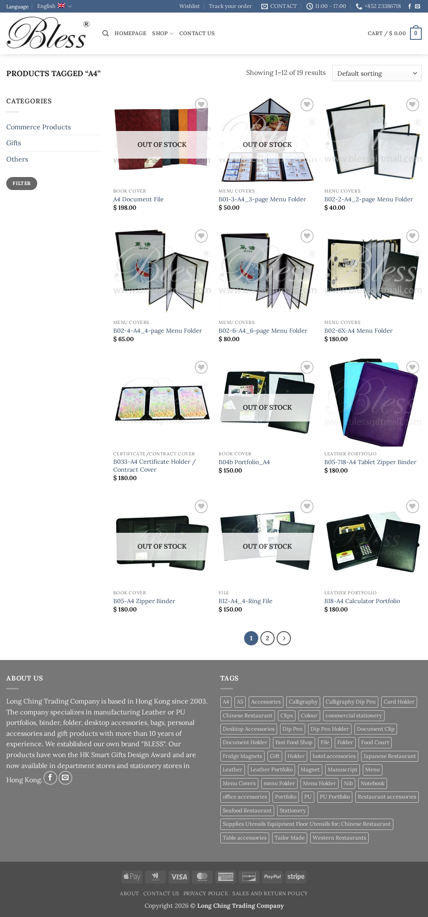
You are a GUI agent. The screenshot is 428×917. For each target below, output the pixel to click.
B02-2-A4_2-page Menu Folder (368, 199)
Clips (286, 715)
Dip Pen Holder (330, 728)
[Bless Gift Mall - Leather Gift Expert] (48, 34)
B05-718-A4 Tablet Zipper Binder (370, 462)
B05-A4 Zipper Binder (144, 601)
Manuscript (342, 769)
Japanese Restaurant (390, 756)
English (46, 6)
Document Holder (245, 742)
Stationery (293, 810)
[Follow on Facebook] (409, 7)
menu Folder (279, 783)
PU (308, 796)
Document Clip (376, 728)
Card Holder (399, 701)
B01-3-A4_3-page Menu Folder (262, 199)
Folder (345, 742)
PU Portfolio (335, 796)
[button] (395, 34)
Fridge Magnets (242, 756)
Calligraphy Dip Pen (351, 701)
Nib (348, 783)
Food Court (375, 742)
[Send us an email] (417, 7)
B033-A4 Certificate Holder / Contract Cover (154, 465)
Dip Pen (293, 728)
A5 (240, 701)
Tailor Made (290, 837)
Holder (296, 756)
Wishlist (189, 6)
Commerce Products (38, 127)
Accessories (266, 701)
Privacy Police (206, 893)
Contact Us (197, 33)
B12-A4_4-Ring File (246, 601)
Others (17, 159)
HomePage (130, 33)
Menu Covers (239, 783)
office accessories (245, 796)
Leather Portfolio (271, 769)
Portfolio (285, 796)
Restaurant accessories (387, 796)
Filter (22, 183)
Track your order (230, 6)
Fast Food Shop (294, 742)
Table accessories (245, 837)
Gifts (13, 143)
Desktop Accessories (249, 728)
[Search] (105, 33)
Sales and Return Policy (270, 893)
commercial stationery (354, 715)
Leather (232, 769)
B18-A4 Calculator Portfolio (362, 601)
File (325, 742)
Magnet (310, 769)
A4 (226, 701)
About (129, 893)
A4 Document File (138, 199)
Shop (160, 33)
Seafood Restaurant (247, 810)
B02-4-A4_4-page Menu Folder (157, 330)
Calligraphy (303, 701)
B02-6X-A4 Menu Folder (358, 330)
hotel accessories (334, 756)
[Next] (284, 638)
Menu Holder (319, 783)
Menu (372, 769)
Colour (309, 715)
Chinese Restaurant (248, 715)
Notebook (373, 783)
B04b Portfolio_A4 (244, 462)
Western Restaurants (339, 837)
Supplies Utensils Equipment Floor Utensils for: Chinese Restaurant (307, 823)
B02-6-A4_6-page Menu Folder (263, 330)
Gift (275, 756)
